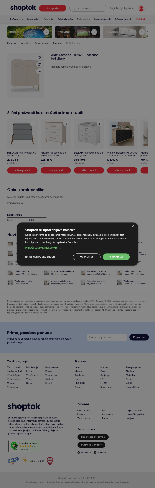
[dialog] (77, 244)
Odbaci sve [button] (86, 256)
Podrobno (73, 242)
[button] (77, 247)
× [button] (133, 226)
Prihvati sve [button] (116, 256)
